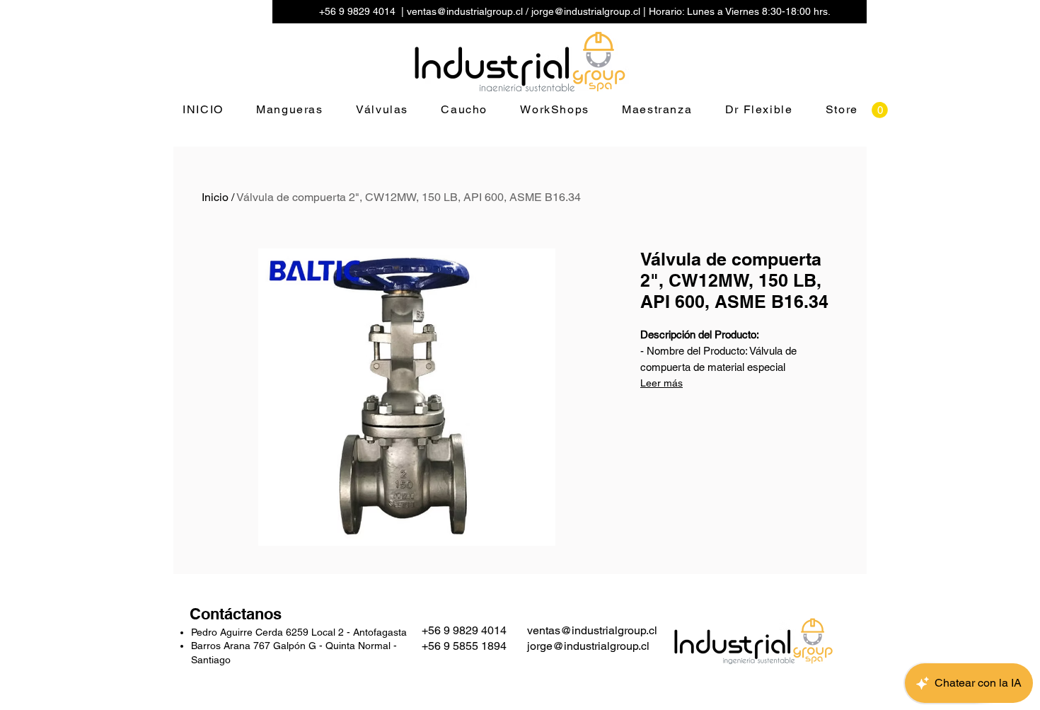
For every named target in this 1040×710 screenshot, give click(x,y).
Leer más (661, 383)
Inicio (215, 197)
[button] (880, 110)
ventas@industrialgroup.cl (465, 11)
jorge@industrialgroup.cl (585, 11)
